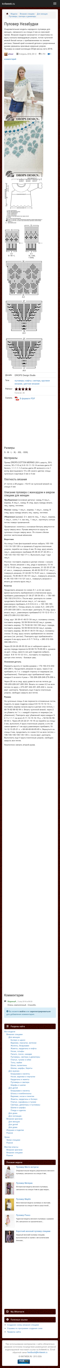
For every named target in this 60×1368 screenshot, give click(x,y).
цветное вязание (31, 383)
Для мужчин (14, 1070)
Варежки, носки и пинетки (22, 1096)
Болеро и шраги (18, 1039)
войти (23, 1011)
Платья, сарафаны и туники (23, 1101)
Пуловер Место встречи (27, 1167)
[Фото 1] (23, 151)
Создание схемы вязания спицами (23, 1324)
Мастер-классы (11, 1146)
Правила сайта (14, 1331)
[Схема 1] (23, 217)
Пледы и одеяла (18, 1110)
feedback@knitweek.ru (37, 1352)
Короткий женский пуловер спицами (33, 1231)
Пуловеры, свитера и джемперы (22, 16)
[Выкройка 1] (23, 193)
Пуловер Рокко (23, 1215)
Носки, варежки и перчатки (23, 1076)
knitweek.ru (8, 3)
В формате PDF (27, 398)
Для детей (13, 1087)
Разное (9, 1132)
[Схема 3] (23, 279)
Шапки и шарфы (18, 1107)
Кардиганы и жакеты (20, 1079)
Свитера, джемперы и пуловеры (25, 1104)
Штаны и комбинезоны (21, 1093)
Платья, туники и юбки (21, 1059)
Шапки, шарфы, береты (21, 1068)
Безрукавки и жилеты (20, 1073)
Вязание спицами (27, 14)
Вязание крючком (14, 1118)
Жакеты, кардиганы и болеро (24, 1099)
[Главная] (7, 14)
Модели (14, 14)
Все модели (9, 1031)
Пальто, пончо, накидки (21, 1053)
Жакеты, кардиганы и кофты (24, 1048)
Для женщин (42, 14)
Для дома (13, 1113)
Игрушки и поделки (15, 1129)
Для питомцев (15, 1115)
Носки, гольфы (17, 1051)
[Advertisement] (32, 424)
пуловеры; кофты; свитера (27, 380)
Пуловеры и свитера (20, 1082)
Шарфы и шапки (18, 1084)
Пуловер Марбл (23, 1199)
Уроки (7, 1137)
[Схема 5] (23, 353)
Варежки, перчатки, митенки (23, 1042)
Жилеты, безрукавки (20, 1045)
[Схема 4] (23, 317)
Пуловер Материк (24, 1183)
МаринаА (12, 1001)
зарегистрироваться (40, 1011)
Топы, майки (16, 1062)
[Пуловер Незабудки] (23, 94)
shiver (10, 53)
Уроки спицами (13, 1139)
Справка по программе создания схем (24, 1328)
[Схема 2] (23, 241)
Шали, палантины (19, 1065)
